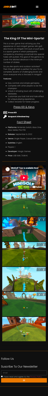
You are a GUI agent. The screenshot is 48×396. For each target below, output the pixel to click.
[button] (37, 7)
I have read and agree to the (22, 376)
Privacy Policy (36, 376)
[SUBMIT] (24, 380)
